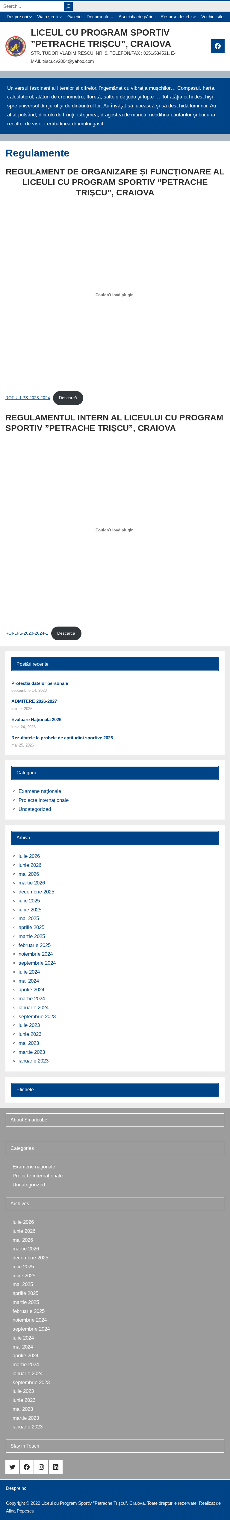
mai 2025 (29, 918)
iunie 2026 (30, 865)
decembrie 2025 (36, 892)
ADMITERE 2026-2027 (34, 701)
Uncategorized (35, 809)
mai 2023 (29, 1043)
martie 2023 (32, 1052)
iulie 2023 (29, 1025)
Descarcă (68, 398)
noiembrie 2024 (36, 954)
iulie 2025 (29, 901)
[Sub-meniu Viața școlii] (60, 16)
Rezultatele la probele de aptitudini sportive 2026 (62, 737)
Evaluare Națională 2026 (36, 719)
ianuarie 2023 (34, 1061)
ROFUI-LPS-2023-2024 (27, 398)
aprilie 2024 (31, 989)
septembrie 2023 (37, 1016)
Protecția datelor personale (39, 683)
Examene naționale (40, 791)
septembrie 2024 (37, 963)
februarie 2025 (35, 945)
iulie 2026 (29, 856)
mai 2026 (29, 874)
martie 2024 (32, 998)
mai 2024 (29, 981)
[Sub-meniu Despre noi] (30, 16)
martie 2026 (32, 883)
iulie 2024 (29, 972)
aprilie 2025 (31, 927)
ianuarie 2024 (34, 1007)
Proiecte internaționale (44, 800)
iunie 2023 (30, 1034)
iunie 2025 (30, 910)
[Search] (68, 6)
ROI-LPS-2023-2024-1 (26, 633)
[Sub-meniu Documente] (112, 16)
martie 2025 (32, 936)
